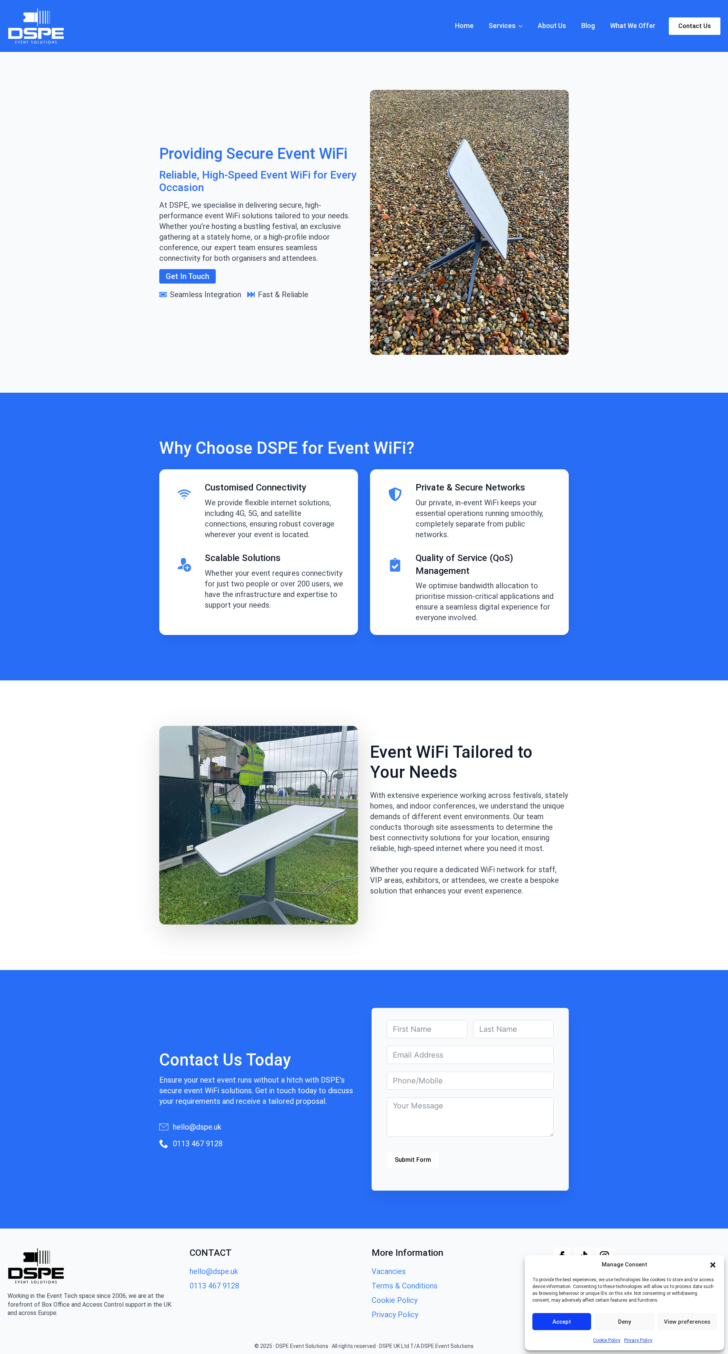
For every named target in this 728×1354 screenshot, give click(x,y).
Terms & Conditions (405, 1285)
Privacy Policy (638, 1340)
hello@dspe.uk (214, 1271)
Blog (588, 26)
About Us (552, 26)
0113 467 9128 (214, 1285)
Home (464, 26)
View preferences (687, 1321)
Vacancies (389, 1271)
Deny (624, 1321)
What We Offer (633, 26)
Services (502, 26)
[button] (713, 1265)
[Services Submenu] (523, 26)
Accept (561, 1321)
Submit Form (413, 1159)
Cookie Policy (606, 1340)
